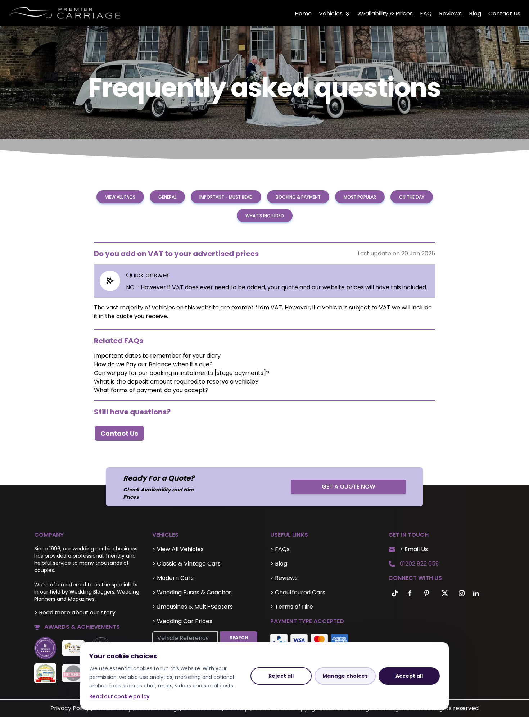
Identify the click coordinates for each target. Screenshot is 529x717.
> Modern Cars (173, 578)
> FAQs (280, 549)
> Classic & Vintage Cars (186, 563)
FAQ (426, 13)
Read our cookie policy (119, 696)
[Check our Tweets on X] (445, 593)
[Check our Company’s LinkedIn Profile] (476, 593)
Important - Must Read (226, 197)
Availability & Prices (385, 13)
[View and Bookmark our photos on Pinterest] (426, 593)
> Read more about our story (75, 612)
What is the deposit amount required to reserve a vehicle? (176, 381)
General (167, 197)
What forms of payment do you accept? (151, 390)
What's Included (264, 216)
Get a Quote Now (348, 486)
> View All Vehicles (178, 549)
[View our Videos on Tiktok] (393, 593)
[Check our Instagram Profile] (462, 593)
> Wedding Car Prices (182, 621)
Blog (475, 13)
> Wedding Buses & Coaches (192, 592)
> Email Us (414, 549)
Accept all (409, 676)
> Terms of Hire (291, 607)
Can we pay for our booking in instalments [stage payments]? (181, 373)
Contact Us (504, 13)
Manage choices (345, 676)
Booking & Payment (298, 197)
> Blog (278, 563)
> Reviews (284, 578)
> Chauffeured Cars (297, 592)
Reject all (281, 676)
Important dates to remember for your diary (157, 355)
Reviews (450, 13)
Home (303, 13)
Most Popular (360, 197)
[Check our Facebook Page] (410, 593)
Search (239, 638)
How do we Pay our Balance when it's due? (153, 364)
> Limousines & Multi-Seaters (192, 607)
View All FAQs (120, 197)
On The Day (411, 197)
